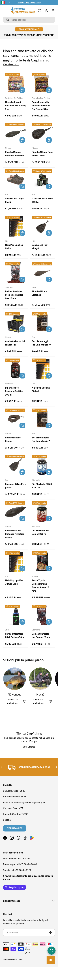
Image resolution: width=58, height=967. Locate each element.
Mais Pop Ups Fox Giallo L (41, 389)
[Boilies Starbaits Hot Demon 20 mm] (42, 615)
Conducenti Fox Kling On (39, 246)
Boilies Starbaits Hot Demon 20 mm (41, 635)
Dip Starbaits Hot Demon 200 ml (40, 532)
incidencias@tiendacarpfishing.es (28, 802)
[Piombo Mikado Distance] (42, 272)
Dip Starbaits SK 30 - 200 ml (42, 486)
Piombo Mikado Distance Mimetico (14, 154)
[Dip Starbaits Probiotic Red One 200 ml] (15, 369)
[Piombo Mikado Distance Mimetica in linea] (15, 512)
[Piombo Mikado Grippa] (15, 419)
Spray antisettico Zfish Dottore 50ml (14, 635)
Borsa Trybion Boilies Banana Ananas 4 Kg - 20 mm (40, 585)
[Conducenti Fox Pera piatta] (15, 465)
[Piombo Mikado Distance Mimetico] (15, 133)
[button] (53, 10)
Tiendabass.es (14, 828)
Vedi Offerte (29, 746)
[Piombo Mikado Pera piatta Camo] (42, 133)
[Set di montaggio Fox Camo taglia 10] (42, 322)
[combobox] (29, 20)
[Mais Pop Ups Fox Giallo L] (42, 369)
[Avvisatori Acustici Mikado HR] (15, 322)
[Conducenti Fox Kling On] (42, 226)
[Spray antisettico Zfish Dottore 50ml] (15, 615)
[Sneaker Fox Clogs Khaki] (15, 180)
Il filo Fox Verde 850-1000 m (42, 200)
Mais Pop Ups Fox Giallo (14, 246)
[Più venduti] (14, 678)
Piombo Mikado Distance (39, 293)
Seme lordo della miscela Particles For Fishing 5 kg (41, 105)
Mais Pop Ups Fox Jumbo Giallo (14, 582)
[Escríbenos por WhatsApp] (51, 951)
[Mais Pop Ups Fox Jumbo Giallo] (15, 562)
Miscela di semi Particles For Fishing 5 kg (15, 105)
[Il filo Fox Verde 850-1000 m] (42, 180)
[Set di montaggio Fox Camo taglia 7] (42, 419)
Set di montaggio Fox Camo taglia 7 (41, 439)
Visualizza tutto (11, 64)
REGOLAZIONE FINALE (29, 29)
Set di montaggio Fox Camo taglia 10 (41, 343)
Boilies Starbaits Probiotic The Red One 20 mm (14, 295)
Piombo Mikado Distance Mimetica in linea (14, 534)
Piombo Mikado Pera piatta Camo (42, 154)
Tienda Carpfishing (16, 959)
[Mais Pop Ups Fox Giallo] (15, 226)
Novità (40, 694)
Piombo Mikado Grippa (13, 439)
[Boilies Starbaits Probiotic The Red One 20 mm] (15, 272)
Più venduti (14, 694)
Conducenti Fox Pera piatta (15, 486)
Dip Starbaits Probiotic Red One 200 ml (14, 391)
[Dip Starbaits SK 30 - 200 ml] (42, 465)
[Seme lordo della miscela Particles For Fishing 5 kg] (42, 83)
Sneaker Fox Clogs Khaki (14, 200)
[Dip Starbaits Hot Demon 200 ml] (42, 512)
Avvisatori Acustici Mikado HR (15, 343)
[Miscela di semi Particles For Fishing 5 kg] (15, 83)
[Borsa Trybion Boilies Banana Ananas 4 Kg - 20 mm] (42, 562)
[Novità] (40, 678)
